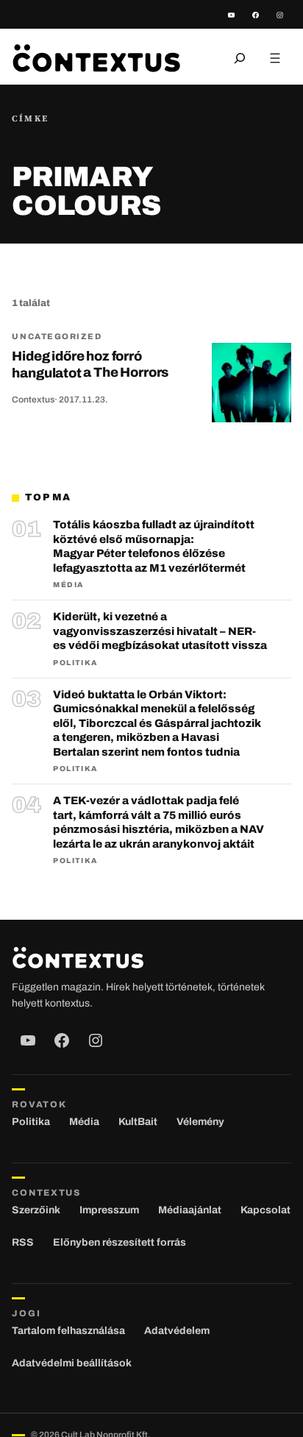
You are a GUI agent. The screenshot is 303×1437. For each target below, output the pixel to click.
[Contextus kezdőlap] (96, 57)
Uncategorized (56, 336)
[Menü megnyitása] (275, 58)
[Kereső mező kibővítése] (240, 58)
